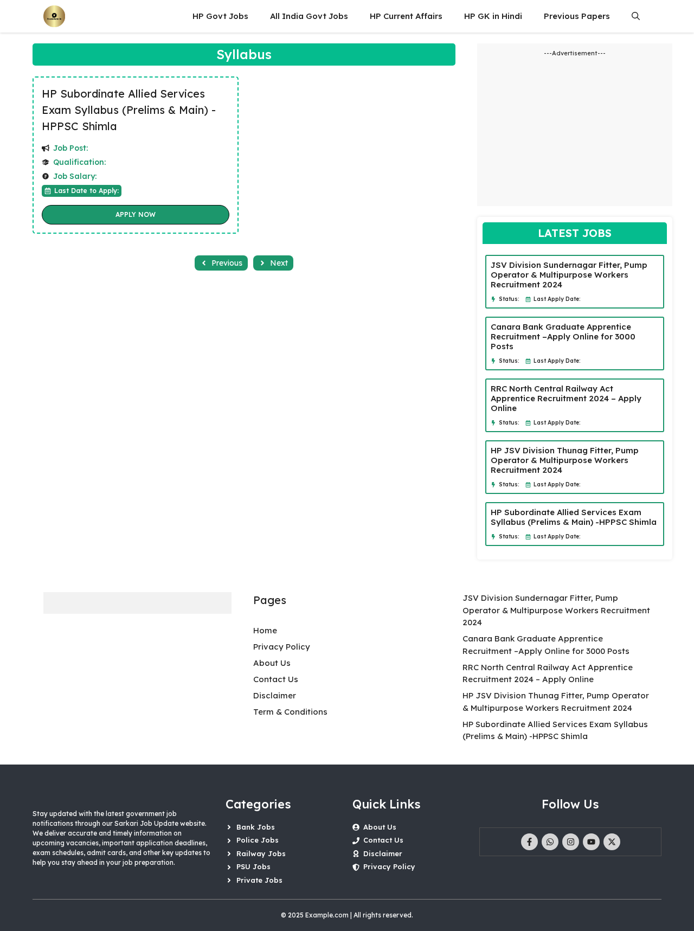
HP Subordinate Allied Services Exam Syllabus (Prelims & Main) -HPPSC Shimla (129, 110)
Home (265, 630)
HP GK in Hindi (493, 16)
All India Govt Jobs (309, 16)
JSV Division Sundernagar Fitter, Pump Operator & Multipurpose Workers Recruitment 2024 (569, 275)
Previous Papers (577, 16)
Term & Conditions (290, 712)
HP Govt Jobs (220, 16)
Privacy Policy (281, 646)
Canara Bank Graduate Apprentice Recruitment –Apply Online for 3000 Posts (563, 336)
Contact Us (275, 679)
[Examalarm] (54, 16)
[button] (636, 16)
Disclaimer (274, 695)
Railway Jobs (261, 853)
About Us (272, 663)
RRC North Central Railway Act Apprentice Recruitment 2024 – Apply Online (566, 398)
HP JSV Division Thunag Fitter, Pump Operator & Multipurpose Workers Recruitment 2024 (565, 460)
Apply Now (135, 214)
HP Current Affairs (406, 16)
